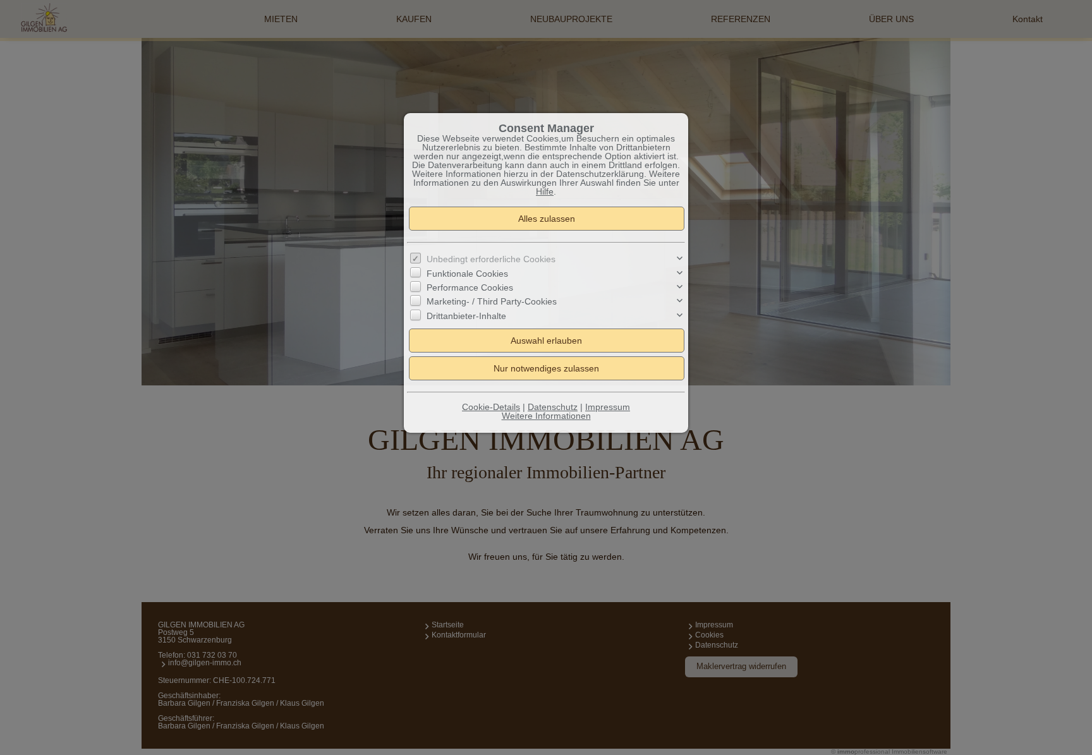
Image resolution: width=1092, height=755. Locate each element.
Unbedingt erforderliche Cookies (491, 259)
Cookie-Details (491, 407)
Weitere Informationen (546, 416)
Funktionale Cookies (467, 274)
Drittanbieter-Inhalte (466, 316)
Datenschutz (553, 407)
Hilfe (545, 191)
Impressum (607, 407)
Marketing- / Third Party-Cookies (492, 301)
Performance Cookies (470, 287)
